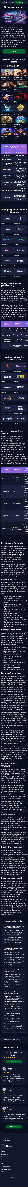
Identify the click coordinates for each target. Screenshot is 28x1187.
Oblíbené (3, 66)
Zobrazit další (14, 1126)
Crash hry (17, 66)
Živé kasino (11, 66)
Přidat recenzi (14, 1061)
